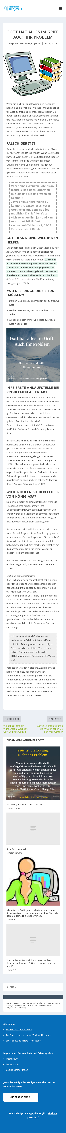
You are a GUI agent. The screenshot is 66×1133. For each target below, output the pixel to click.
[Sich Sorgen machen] (33, 829)
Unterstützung (20, 1097)
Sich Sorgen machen (17, 849)
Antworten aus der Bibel (19, 1029)
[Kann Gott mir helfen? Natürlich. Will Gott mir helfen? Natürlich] (33, 355)
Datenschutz (12, 1064)
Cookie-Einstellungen (17, 1069)
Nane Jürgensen (33, 43)
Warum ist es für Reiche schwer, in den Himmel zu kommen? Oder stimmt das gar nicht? (30, 963)
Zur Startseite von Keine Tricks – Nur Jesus (28, 1035)
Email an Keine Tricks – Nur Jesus (23, 1040)
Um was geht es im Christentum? (25, 804)
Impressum (12, 1058)
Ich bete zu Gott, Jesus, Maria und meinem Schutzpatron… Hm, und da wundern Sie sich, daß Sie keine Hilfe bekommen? (32, 913)
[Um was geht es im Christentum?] (33, 773)
